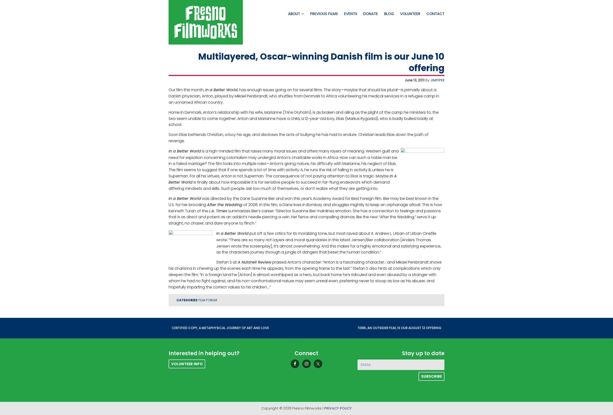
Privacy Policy (338, 408)
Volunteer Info (187, 363)
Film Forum (207, 300)
